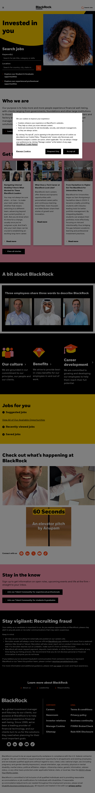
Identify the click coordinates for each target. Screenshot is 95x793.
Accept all (71, 151)
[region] (47, 136)
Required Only (53, 151)
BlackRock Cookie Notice (27, 144)
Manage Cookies (23, 151)
